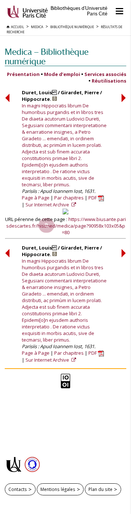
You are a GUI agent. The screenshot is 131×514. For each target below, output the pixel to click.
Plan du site (100, 489)
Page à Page (35, 197)
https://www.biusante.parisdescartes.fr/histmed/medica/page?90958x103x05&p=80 (66, 226)
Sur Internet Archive (47, 204)
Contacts (17, 489)
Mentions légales (57, 489)
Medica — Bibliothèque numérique (46, 56)
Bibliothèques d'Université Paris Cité (79, 10)
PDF (93, 197)
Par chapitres (69, 197)
